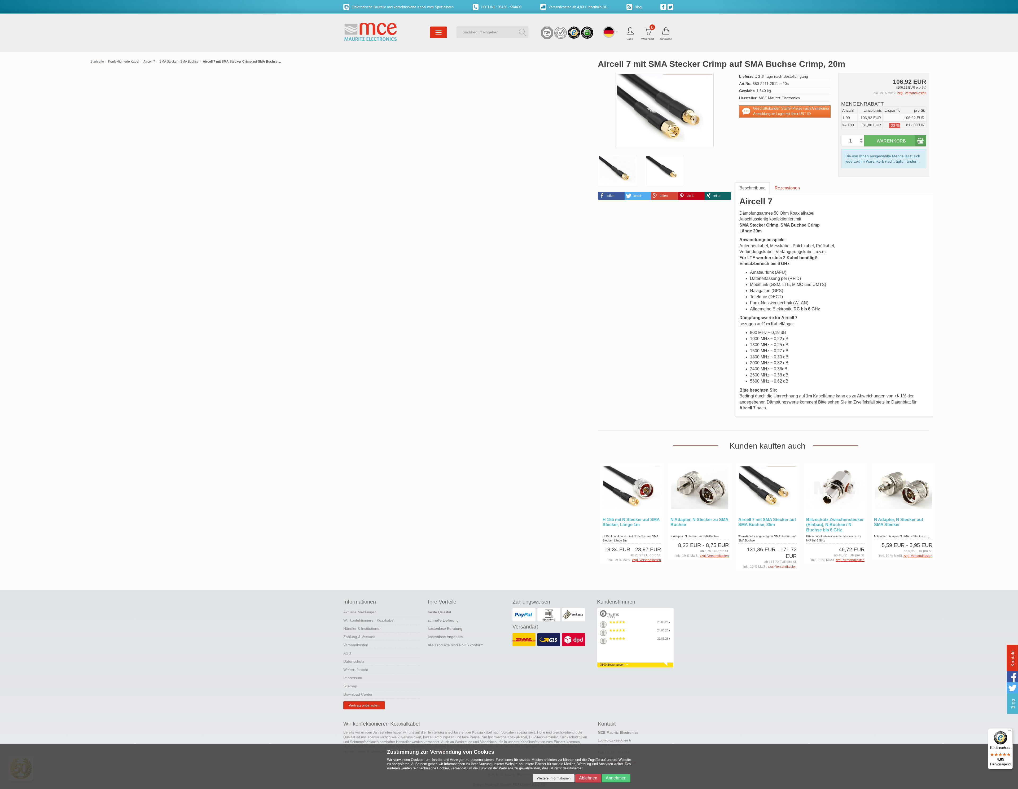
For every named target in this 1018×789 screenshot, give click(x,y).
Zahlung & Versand (359, 637)
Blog (638, 7)
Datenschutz (353, 661)
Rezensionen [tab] (787, 188)
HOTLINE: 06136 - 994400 (500, 7)
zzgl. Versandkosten (911, 93)
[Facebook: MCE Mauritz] (664, 6)
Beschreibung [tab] (752, 188)
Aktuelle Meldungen (359, 612)
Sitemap (350, 686)
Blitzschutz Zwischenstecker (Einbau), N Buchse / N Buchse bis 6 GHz (835, 524)
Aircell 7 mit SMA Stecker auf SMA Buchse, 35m (767, 522)
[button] (611, 196)
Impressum (352, 678)
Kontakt (1013, 658)
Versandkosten (355, 645)
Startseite (97, 61)
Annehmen (616, 778)
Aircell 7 (149, 61)
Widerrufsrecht (355, 669)
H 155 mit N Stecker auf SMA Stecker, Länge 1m (631, 522)
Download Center (357, 694)
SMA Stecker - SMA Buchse (179, 61)
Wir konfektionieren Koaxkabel (368, 620)
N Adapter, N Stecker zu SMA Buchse (699, 522)
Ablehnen (588, 778)
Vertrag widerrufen (364, 705)
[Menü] (1009, 731)
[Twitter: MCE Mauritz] (671, 6)
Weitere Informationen (554, 778)
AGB (347, 653)
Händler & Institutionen (362, 628)
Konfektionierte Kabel (123, 61)
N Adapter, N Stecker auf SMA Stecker (898, 522)
